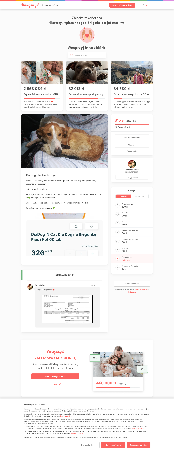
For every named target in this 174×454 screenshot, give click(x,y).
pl (144, 5)
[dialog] (87, 426)
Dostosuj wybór (87, 445)
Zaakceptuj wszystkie (138, 445)
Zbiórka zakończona (132, 137)
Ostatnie (123, 196)
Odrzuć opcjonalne (113, 445)
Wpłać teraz (126, 260)
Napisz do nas (132, 292)
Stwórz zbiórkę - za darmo (122, 5)
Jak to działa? (55, 384)
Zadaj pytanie (132, 177)
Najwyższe (139, 196)
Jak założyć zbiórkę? (50, 5)
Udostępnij (131, 144)
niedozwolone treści (141, 290)
